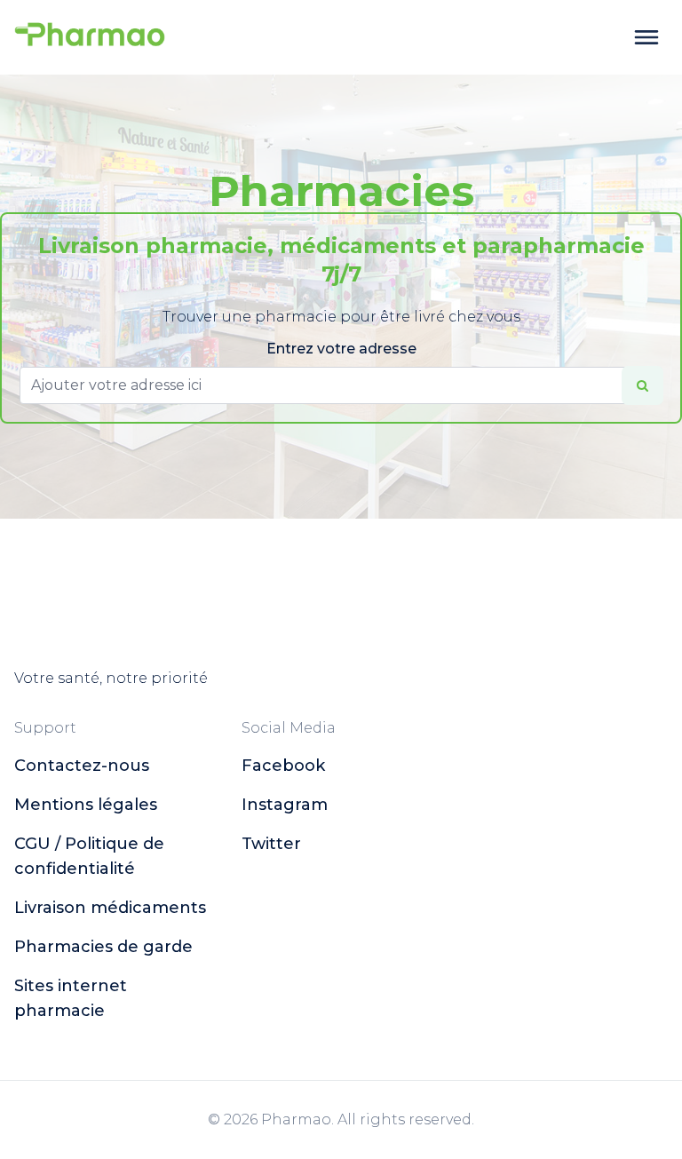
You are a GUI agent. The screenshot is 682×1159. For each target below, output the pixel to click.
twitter (271, 843)
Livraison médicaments (110, 907)
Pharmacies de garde (103, 947)
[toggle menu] (646, 37)
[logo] (89, 37)
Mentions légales (85, 804)
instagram (285, 804)
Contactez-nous (81, 765)
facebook (283, 765)
